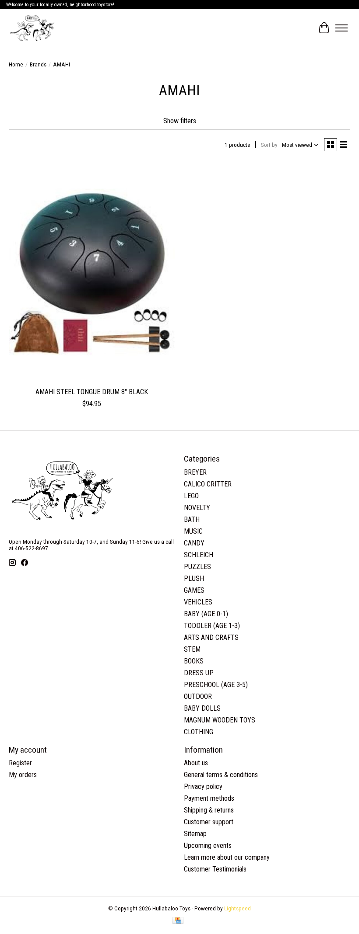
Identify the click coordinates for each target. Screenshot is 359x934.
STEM (192, 649)
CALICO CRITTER (208, 484)
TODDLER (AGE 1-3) (212, 626)
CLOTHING (198, 732)
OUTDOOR (198, 696)
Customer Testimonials (215, 869)
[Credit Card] (177, 921)
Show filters (179, 121)
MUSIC (193, 531)
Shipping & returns (209, 810)
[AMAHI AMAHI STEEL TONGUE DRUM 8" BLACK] (92, 272)
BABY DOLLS (202, 708)
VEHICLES (198, 602)
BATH (192, 519)
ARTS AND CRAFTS (211, 637)
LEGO (191, 496)
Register (20, 763)
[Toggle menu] (341, 28)
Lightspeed (237, 908)
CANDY (194, 543)
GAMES (194, 590)
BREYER (195, 472)
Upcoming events (208, 845)
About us (196, 763)
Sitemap (195, 834)
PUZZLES (197, 566)
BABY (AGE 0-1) (206, 614)
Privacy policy (203, 786)
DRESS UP (199, 673)
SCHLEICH (198, 555)
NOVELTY (197, 507)
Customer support (208, 822)
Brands (38, 64)
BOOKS (194, 661)
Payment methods (209, 798)
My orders (23, 775)
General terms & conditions (221, 775)
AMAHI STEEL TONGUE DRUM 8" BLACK (91, 392)
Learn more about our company (227, 857)
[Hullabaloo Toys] (32, 28)
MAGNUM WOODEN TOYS (219, 720)
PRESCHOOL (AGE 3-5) (216, 685)
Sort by (269, 145)
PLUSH (194, 578)
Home (16, 64)
